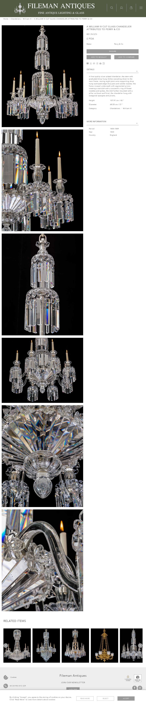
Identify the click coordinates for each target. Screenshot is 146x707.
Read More (85, 698)
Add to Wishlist (99, 57)
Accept (126, 698)
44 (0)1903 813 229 (18, 686)
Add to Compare (126, 57)
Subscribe (73, 689)
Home (5, 19)
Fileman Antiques (73, 675)
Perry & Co (118, 44)
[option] (17, 645)
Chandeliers (16, 19)
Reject (105, 698)
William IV (27, 19)
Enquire (112, 51)
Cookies (13, 677)
